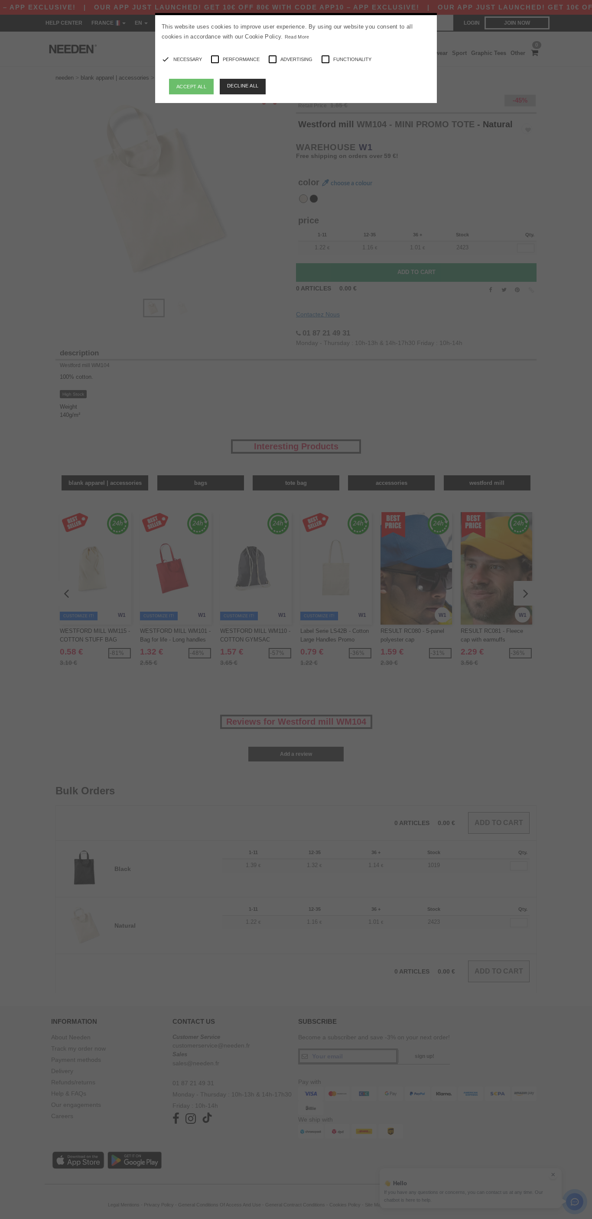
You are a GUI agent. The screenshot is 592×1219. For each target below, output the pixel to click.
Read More (297, 36)
